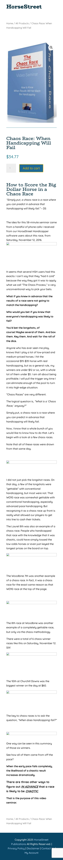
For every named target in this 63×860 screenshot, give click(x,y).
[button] (51, 47)
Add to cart (31, 168)
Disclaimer (33, 848)
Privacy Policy (16, 848)
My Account (31, 852)
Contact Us (48, 848)
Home (9, 23)
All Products (22, 23)
